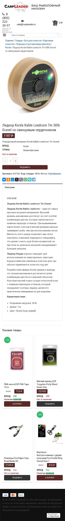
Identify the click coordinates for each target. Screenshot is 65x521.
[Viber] (21, 179)
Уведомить (25, 167)
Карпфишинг (54, 173)
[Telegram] (34, 179)
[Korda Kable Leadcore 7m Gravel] (32, 84)
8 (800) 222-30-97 (6, 19)
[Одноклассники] (8, 179)
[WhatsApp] (25, 179)
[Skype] (29, 179)
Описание (10, 187)
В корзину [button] (17, 371)
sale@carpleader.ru (26, 24)
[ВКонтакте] (4, 179)
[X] (17, 179)
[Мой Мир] (12, 179)
